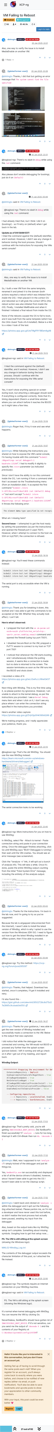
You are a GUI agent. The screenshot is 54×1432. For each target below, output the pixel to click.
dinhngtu (12, 39)
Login (18, 1409)
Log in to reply (44, 29)
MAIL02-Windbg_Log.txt (14, 1247)
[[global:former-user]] (18, 71)
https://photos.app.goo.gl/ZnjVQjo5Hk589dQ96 (25, 715)
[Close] (48, 1354)
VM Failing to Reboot (30, 202)
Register (9, 1409)
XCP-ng (24, 4)
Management (24, 20)
